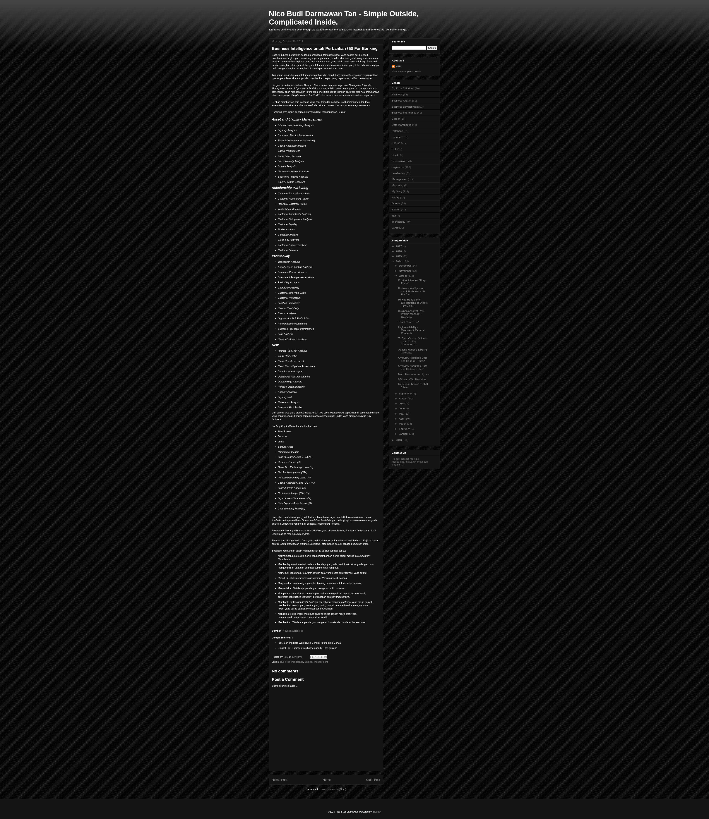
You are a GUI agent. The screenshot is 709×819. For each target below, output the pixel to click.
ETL (394, 148)
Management (321, 661)
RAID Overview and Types (413, 373)
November (405, 270)
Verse (395, 227)
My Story (397, 191)
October (404, 275)
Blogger (377, 811)
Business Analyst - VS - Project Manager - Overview (411, 314)
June (402, 408)
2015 (399, 256)
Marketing (397, 185)
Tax (394, 215)
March (403, 423)
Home (327, 779)
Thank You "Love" (408, 322)
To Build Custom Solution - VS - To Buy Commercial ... (412, 341)
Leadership (398, 173)
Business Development (405, 106)
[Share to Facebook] (322, 657)
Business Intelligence (291, 661)
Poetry (395, 197)
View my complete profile (406, 71)
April (402, 418)
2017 (399, 246)
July (401, 403)
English (309, 661)
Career (396, 118)
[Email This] (311, 657)
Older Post (373, 779)
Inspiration (398, 167)
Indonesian (398, 161)
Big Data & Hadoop (403, 88)
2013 (399, 440)
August (403, 398)
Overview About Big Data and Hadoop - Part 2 (412, 359)
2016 (399, 251)
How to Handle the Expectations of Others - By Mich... (413, 302)
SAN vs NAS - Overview (412, 378)
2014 (399, 261)
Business (397, 94)
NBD (398, 66)
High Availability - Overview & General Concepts (411, 330)
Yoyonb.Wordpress (293, 630)
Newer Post (279, 779)
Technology (398, 221)
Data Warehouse (401, 124)
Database (397, 130)
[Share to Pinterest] (325, 657)
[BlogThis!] (315, 657)
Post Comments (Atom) (333, 789)
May (402, 413)
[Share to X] (318, 657)
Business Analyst (401, 100)
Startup (396, 209)
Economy (397, 136)
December (405, 265)
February (404, 428)
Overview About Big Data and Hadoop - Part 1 (412, 367)
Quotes (396, 203)
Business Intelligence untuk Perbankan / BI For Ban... (412, 291)
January (404, 433)
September (406, 393)
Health (395, 155)
